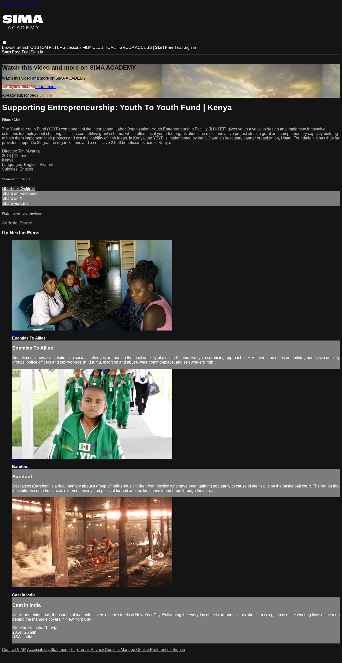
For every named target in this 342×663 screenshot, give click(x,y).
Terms (85, 649)
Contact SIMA (14, 649)
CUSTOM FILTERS (47, 47)
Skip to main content (20, 4)
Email (30, 189)
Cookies (113, 649)
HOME (110, 47)
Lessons (73, 47)
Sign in (190, 47)
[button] (4, 42)
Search (23, 47)
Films (7, 119)
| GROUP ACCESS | (135, 47)
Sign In (37, 52)
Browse (9, 47)
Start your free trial (18, 87)
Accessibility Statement (47, 649)
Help (74, 649)
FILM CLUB (92, 47)
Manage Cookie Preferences (147, 649)
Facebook (11, 189)
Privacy (98, 649)
